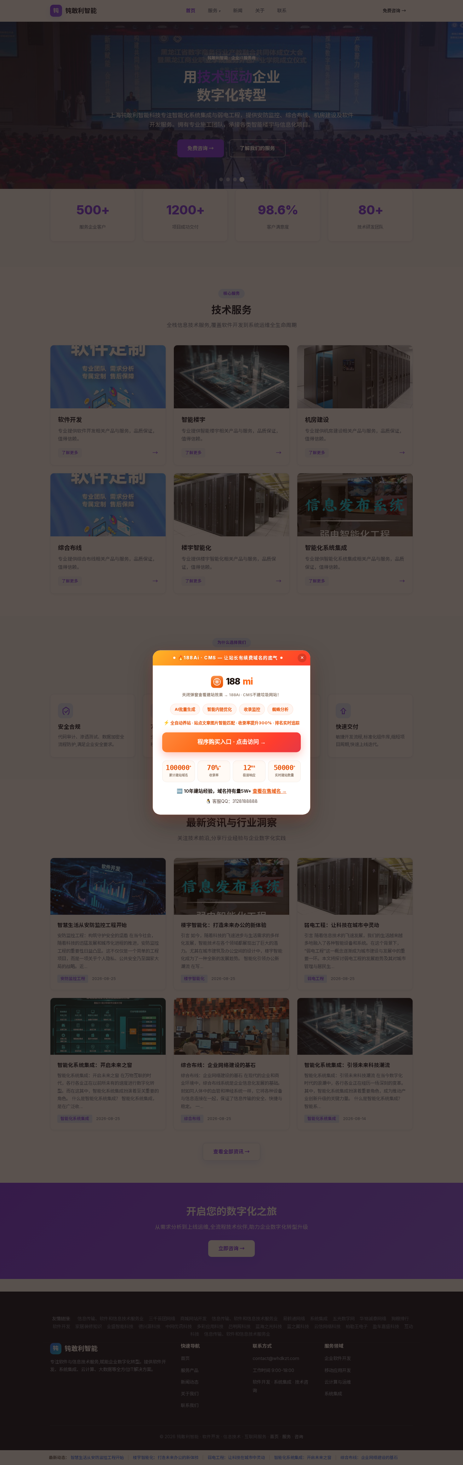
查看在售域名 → (270, 791)
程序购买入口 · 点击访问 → (231, 743)
